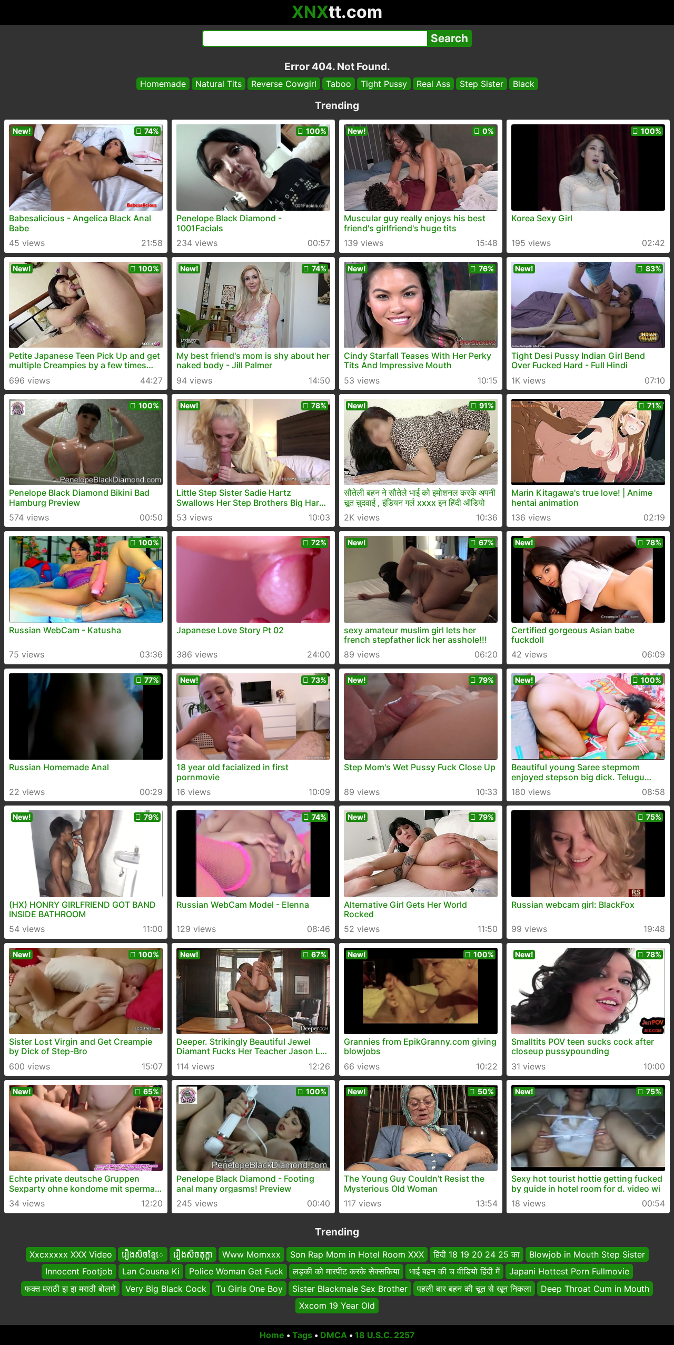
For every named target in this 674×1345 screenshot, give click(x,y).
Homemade (163, 83)
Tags (302, 1335)
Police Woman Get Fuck (236, 1271)
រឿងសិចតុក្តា (193, 1254)
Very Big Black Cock (165, 1288)
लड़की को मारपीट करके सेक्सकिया (346, 1271)
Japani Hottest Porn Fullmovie (569, 1271)
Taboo (338, 83)
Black (523, 83)
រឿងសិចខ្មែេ (143, 1254)
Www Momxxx (251, 1254)
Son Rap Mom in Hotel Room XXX (357, 1254)
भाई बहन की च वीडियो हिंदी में (454, 1271)
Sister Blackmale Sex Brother (350, 1288)
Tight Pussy (384, 83)
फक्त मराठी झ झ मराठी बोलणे (70, 1288)
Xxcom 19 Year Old (337, 1305)
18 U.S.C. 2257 (385, 1335)
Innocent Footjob (79, 1271)
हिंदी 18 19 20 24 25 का (476, 1254)
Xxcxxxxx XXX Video (70, 1254)
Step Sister (481, 83)
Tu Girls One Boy (249, 1288)
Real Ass (433, 83)
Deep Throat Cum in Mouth (595, 1288)
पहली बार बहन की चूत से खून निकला (474, 1288)
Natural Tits (218, 83)
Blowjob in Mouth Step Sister (587, 1254)
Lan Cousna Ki (151, 1271)
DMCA (333, 1335)
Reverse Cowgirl (283, 83)
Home (272, 1335)
